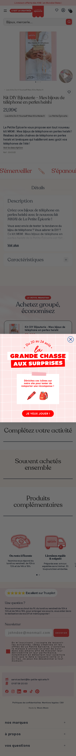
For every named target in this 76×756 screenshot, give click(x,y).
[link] (38, 378)
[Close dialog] (70, 339)
